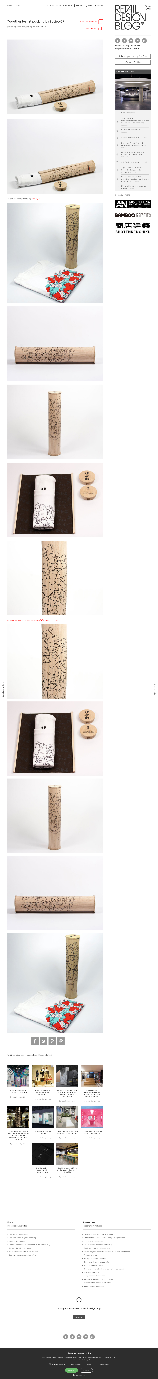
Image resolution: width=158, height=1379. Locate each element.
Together (42, 1055)
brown (23, 1055)
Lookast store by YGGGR (43, 1132)
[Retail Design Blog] (133, 18)
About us (50, 5)
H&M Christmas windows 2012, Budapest (42, 1092)
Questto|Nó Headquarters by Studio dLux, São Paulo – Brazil (92, 1093)
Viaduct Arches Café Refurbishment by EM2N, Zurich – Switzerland (67, 1093)
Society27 (36, 199)
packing (30, 1055)
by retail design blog (18, 1097)
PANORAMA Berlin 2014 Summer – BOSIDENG (67, 1132)
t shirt (36, 1055)
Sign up (79, 1317)
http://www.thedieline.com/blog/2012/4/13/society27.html (32, 620)
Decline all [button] (86, 1370)
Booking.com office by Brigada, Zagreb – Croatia (67, 1170)
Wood (49, 1055)
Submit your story (64, 5)
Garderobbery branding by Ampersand (43, 1170)
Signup (18, 5)
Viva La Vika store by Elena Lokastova (92, 1132)
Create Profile (132, 62)
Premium (79, 5)
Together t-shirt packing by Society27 (35, 21)
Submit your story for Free (132, 56)
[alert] (79, 1363)
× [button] (156, 1350)
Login (9, 5)
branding (16, 1055)
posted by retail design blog (19, 26)
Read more (92, 1360)
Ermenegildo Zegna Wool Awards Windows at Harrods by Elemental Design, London (18, 1135)
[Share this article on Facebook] (35, 1041)
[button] (49, 1364)
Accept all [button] (72, 1370)
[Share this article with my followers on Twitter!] (43, 1041)
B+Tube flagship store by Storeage (18, 1091)
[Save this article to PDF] (61, 1041)
